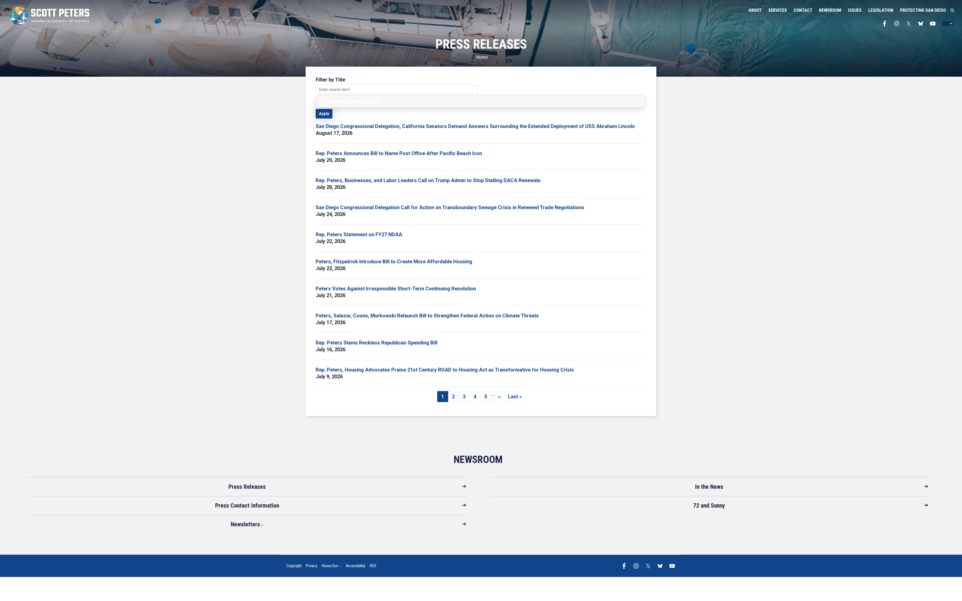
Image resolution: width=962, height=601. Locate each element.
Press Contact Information (247, 505)
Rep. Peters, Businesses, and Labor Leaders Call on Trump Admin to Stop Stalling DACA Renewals (428, 180)
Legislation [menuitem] (880, 10)
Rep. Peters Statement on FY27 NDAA (359, 234)
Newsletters (245, 524)
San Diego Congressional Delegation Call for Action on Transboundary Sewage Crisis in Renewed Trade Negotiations (450, 207)
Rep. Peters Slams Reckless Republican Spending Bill (376, 343)
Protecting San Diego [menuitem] (923, 10)
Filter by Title (330, 80)
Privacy (311, 565)
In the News (709, 486)
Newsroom (478, 459)
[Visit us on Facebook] (886, 23)
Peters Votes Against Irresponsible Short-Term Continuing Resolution (396, 289)
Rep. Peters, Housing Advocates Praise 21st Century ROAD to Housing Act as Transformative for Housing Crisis (445, 370)
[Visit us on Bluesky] (922, 23)
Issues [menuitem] (855, 10)
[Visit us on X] (910, 23)
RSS (373, 565)
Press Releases (247, 486)
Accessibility (356, 565)
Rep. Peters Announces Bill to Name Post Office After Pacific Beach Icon (399, 153)
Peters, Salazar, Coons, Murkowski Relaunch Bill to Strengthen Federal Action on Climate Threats (427, 316)
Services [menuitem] (777, 10)
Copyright (294, 565)
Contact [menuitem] (803, 10)
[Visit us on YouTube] (934, 23)
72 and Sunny (709, 505)
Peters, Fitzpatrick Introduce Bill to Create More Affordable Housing (394, 262)
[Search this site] (952, 10)
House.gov (329, 565)
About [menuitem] (755, 10)
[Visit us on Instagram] (898, 23)
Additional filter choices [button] (353, 101)
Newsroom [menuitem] (830, 10)
